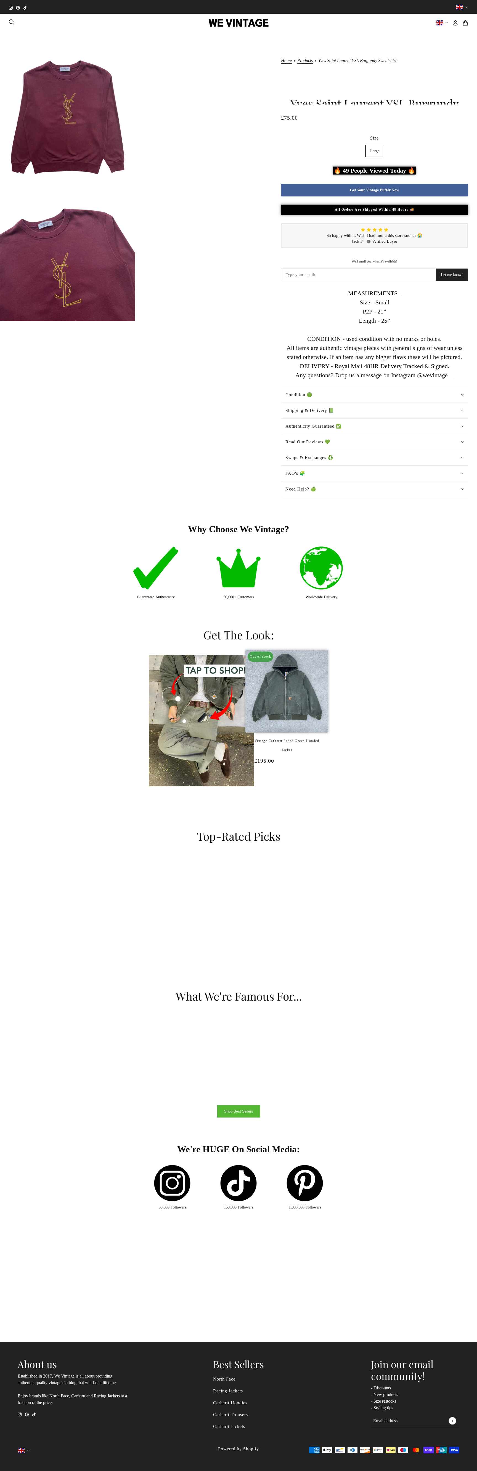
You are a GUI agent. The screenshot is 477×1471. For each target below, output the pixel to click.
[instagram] (11, 7)
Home (286, 60)
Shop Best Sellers (238, 1111)
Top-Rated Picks (238, 836)
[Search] (11, 22)
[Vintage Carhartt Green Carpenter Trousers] (289, 789)
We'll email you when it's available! (374, 261)
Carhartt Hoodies (230, 1402)
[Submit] (452, 1420)
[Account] (455, 23)
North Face (224, 1379)
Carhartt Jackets (229, 1426)
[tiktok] (25, 7)
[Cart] (465, 23)
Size (374, 138)
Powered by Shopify (238, 1448)
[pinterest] (18, 7)
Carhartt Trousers (230, 1414)
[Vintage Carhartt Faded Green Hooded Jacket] (284, 789)
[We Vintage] (238, 23)
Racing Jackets (228, 1391)
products (305, 60)
